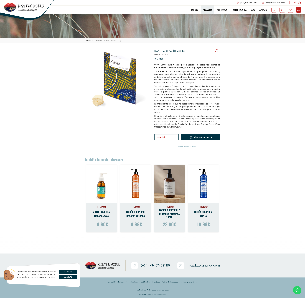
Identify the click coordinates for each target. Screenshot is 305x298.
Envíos (110, 282)
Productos (207, 9)
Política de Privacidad (170, 282)
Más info (68, 277)
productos (90, 40)
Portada (194, 9)
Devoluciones (119, 282)
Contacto (263, 9)
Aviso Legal (156, 282)
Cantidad (161, 137)
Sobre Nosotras (240, 9)
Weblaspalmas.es (160, 294)
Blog (253, 9)
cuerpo (99, 40)
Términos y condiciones (188, 282)
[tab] (187, 146)
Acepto (68, 271)
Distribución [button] (222, 9)
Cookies (147, 282)
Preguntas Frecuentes (134, 282)
